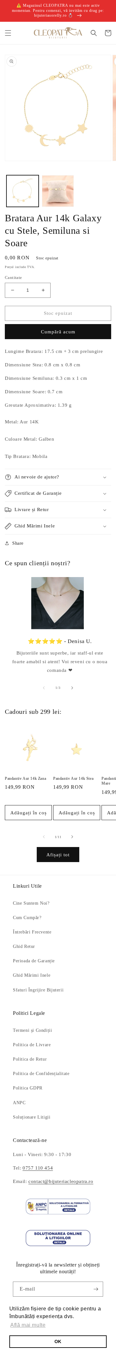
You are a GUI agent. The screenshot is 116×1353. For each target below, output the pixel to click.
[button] (8, 33)
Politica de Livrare (32, 1044)
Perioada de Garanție (34, 960)
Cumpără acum (58, 331)
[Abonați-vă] (96, 1289)
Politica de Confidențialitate (41, 1073)
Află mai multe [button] (27, 1325)
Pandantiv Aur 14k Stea (73, 778)
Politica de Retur (30, 1059)
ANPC (19, 1102)
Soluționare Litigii (31, 1117)
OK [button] (58, 1341)
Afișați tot (58, 854)
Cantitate (13, 277)
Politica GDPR (28, 1088)
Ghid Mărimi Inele (31, 975)
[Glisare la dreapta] (72, 688)
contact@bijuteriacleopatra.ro (60, 1181)
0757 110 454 (38, 1167)
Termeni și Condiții (32, 1030)
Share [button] (18, 543)
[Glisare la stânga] (44, 688)
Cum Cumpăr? (27, 917)
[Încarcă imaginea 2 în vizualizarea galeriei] (58, 191)
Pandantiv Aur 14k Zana (25, 778)
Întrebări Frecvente (32, 932)
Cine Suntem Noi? (31, 903)
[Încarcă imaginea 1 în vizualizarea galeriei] (22, 191)
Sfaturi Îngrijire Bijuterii (38, 990)
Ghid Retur (24, 946)
